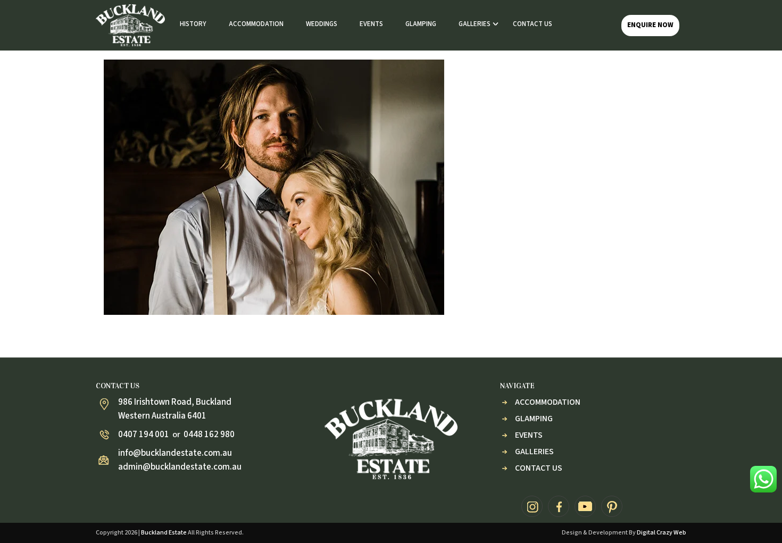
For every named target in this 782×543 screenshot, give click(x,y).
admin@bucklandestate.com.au (180, 467)
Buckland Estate (164, 532)
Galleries (534, 451)
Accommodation (547, 402)
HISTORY (193, 24)
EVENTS (371, 24)
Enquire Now (650, 25)
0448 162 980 (209, 434)
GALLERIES (474, 24)
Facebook (558, 506)
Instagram (532, 506)
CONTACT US (532, 24)
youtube (585, 506)
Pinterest (611, 506)
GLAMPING (420, 24)
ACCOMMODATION (256, 24)
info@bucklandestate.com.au (175, 453)
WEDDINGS (321, 24)
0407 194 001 (143, 434)
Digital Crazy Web (661, 532)
